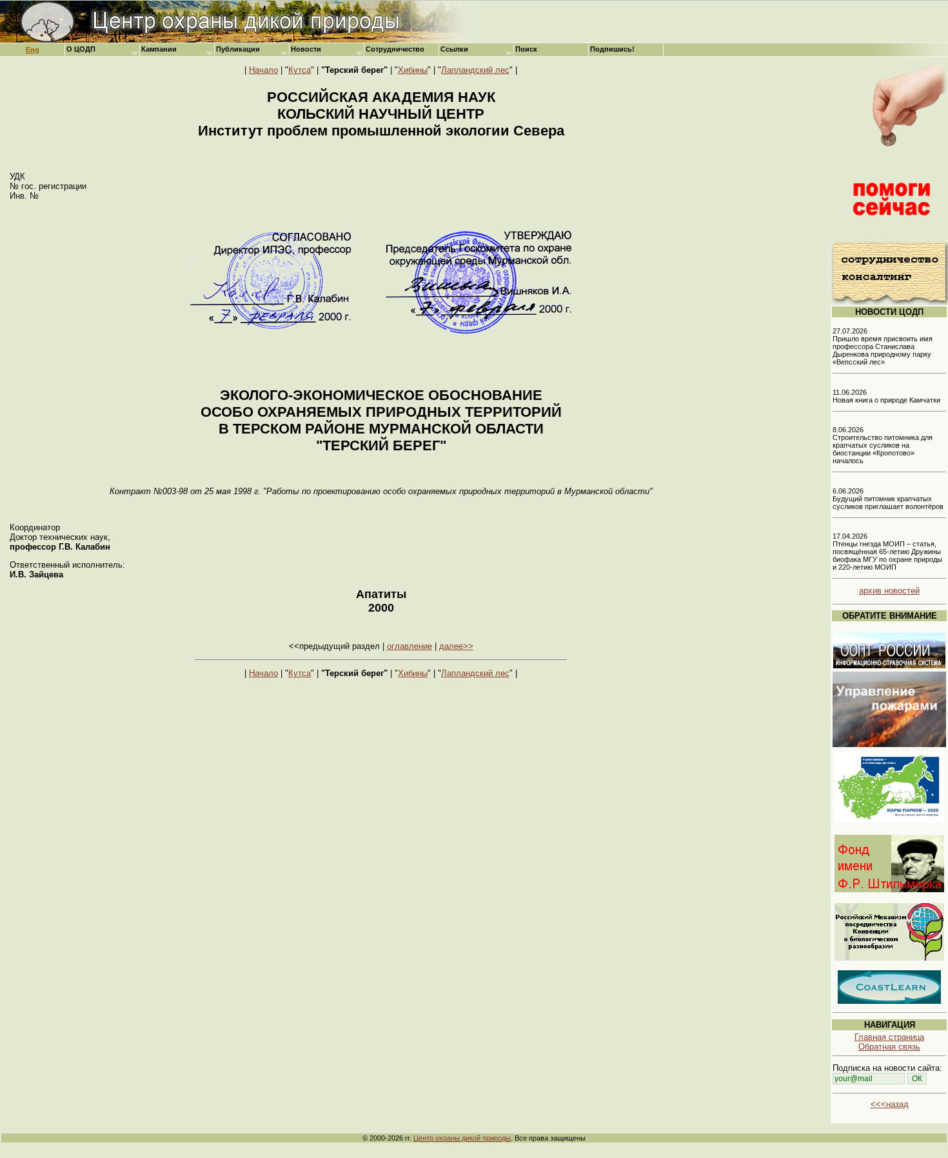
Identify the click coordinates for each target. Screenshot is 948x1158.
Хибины (413, 70)
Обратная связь (889, 1047)
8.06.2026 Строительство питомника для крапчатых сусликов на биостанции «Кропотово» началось (883, 445)
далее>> (456, 646)
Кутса (299, 70)
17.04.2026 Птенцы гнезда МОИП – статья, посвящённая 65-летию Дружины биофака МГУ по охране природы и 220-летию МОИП (887, 551)
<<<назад (890, 1104)
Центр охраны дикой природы (462, 1138)
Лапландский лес (475, 70)
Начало (263, 70)
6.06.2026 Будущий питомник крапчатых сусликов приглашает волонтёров (888, 498)
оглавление (409, 646)
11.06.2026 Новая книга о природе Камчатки (886, 396)
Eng (32, 50)
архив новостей (889, 590)
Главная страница (889, 1037)
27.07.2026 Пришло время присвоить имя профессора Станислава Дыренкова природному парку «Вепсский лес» (883, 346)
